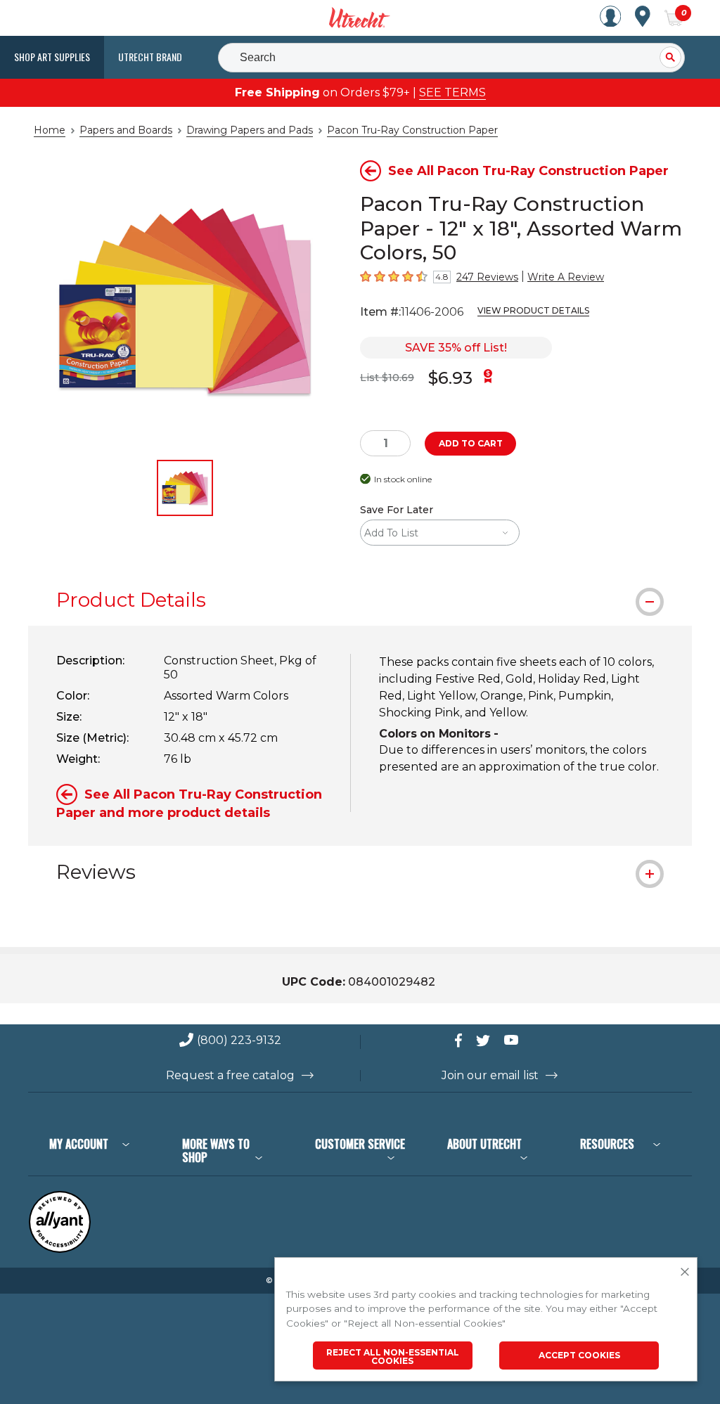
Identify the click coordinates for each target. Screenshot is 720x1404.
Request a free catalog (230, 1075)
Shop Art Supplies (52, 56)
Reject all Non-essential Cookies (392, 1356)
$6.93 (450, 378)
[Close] (684, 1272)
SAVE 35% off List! (456, 347)
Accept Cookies (579, 1355)
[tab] (360, 600)
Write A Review (565, 277)
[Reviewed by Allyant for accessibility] (59, 1249)
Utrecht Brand (150, 56)
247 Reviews (487, 277)
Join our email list (490, 1075)
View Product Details (533, 310)
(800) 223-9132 (239, 1041)
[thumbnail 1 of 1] (185, 488)
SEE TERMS (452, 92)
